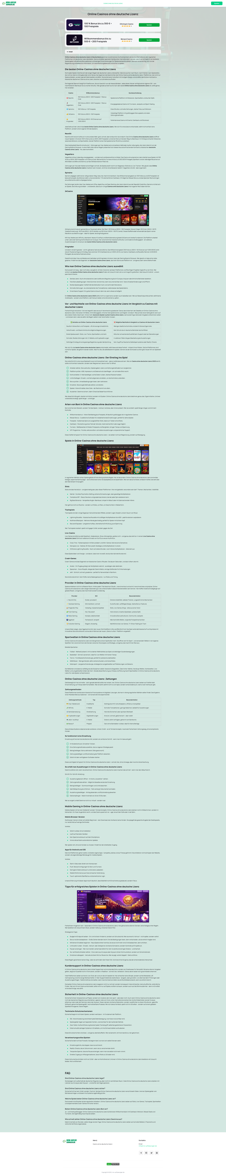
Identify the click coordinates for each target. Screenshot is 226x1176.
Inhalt (71, 52)
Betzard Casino (126, 39)
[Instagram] (157, 1153)
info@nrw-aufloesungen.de (148, 1146)
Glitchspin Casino (126, 24)
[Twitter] (151, 1153)
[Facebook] (146, 1153)
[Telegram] (141, 1153)
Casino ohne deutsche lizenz (113, 3)
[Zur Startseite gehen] (9, 3)
